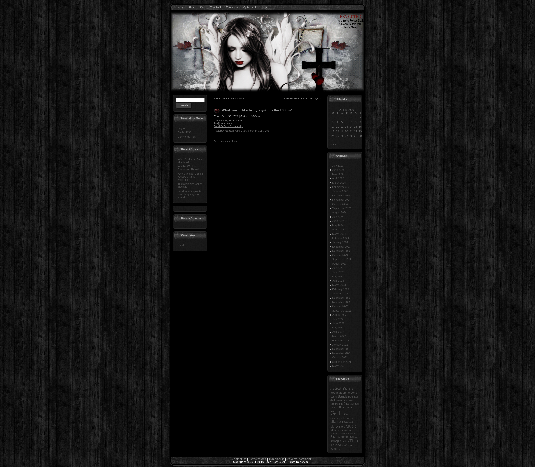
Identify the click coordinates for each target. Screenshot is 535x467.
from (348, 407)
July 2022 (337, 319)
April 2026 (338, 178)
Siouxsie (351, 433)
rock (340, 430)
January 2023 (340, 293)
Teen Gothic (350, 16)
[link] (216, 123)
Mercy (334, 426)
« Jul (333, 144)
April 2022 (338, 332)
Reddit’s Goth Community (228, 126)
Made (351, 422)
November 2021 (341, 353)
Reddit (181, 245)
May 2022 (338, 327)
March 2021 (339, 366)
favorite (334, 407)
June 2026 (338, 169)
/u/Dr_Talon (235, 120)
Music (351, 426)
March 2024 (339, 234)
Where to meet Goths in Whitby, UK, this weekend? (191, 176)
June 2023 (338, 272)
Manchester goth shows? (230, 98)
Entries (184, 132)
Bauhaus (353, 396)
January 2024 (340, 242)
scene (347, 430)
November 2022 (341, 302)
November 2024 (341, 199)
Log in (181, 128)
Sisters (335, 436)
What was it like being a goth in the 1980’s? (256, 110)
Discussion (351, 403)
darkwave (336, 400)
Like (267, 130)
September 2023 (341, 259)
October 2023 (340, 255)
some (344, 436)
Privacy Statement (299, 459)
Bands (343, 396)
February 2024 (340, 238)
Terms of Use (257, 459)
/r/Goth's (338, 388)
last (352, 418)
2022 (351, 389)
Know (347, 418)
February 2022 (340, 340)
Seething (334, 433)
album (343, 392)
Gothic (348, 414)
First (341, 407)
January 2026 (340, 191)
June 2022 (338, 323)
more (342, 426)
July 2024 (337, 216)
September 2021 (341, 361)
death (351, 400)
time (344, 445)
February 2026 (340, 187)
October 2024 (340, 204)
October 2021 (340, 357)
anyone (352, 392)
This (353, 440)
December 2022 (341, 297)
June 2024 (338, 221)
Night (333, 430)
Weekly (335, 448)
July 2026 (337, 165)
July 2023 (337, 268)
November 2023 (341, 250)
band (333, 396)
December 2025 (341, 195)
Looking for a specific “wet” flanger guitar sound (190, 194)
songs (334, 441)
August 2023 (339, 263)
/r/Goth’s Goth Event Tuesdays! (301, 98)
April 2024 (338, 229)
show (342, 433)
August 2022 (339, 314)
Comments (187, 136)
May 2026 (338, 174)
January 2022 (340, 344)
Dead (345, 400)
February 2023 (340, 289)
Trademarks (276, 459)
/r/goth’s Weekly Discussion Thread (188, 168)
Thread (335, 445)
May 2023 (338, 276)
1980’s (245, 130)
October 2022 (340, 306)
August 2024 (339, 212)
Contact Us (239, 459)
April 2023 (338, 280)
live (339, 422)
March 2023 (339, 285)
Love (345, 422)
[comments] (225, 123)
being (253, 130)
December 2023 (341, 246)
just (341, 418)
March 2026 (339, 182)
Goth (260, 130)
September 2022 (341, 310)
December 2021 (341, 348)
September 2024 (341, 208)
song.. (353, 436)
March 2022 (339, 336)
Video (349, 445)
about (334, 392)
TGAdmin (254, 116)
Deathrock (336, 403)
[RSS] (175, 461)
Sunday (344, 441)
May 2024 (338, 225)
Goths (334, 418)
